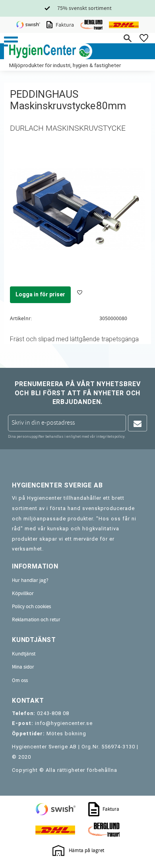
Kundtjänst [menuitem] (23, 654)
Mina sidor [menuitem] (23, 667)
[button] (11, 41)
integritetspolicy (110, 436)
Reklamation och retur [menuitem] (36, 620)
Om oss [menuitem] (20, 680)
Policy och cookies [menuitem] (31, 606)
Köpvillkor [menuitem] (23, 593)
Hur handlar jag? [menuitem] (30, 580)
